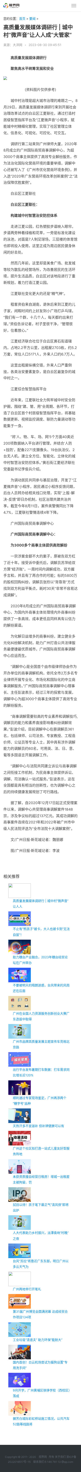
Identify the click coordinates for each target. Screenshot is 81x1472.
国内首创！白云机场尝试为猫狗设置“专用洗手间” (40, 1365)
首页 (22, 18)
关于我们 (60, 1457)
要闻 (32, 18)
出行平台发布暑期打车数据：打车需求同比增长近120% (41, 1072)
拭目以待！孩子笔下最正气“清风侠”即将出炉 (41, 1207)
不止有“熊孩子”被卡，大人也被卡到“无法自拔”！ (41, 931)
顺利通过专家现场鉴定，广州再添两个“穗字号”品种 (39, 1100)
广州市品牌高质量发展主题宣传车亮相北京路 (41, 1044)
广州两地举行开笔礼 (27, 1289)
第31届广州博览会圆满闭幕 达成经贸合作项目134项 (40, 1314)
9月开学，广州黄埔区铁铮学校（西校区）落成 (41, 1393)
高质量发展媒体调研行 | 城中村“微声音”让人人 (40, 903)
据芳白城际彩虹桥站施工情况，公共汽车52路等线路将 (41, 1421)
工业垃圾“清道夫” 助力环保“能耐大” (37, 1340)
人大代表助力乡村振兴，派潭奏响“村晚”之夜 (41, 1235)
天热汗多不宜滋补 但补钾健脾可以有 (38, 1126)
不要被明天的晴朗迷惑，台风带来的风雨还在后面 (41, 988)
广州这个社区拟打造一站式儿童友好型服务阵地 (41, 1151)
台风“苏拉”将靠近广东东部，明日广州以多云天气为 (41, 1263)
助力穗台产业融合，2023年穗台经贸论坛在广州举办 (40, 960)
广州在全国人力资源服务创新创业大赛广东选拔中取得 (41, 1016)
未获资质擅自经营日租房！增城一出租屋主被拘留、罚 (41, 1179)
